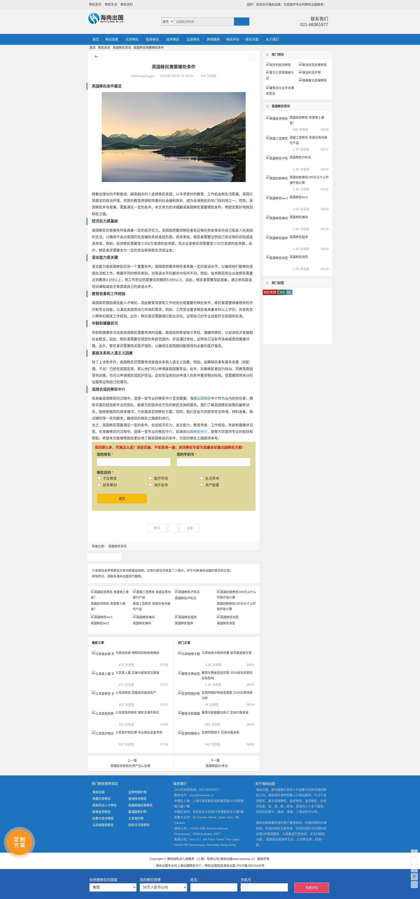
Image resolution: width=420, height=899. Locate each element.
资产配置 (212, 485)
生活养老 (212, 478)
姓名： (196, 880)
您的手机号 (186, 454)
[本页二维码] (414, 884)
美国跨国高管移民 (140, 805)
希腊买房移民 (101, 798)
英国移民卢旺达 (185, 598)
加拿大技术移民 (103, 818)
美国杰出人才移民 (104, 805)
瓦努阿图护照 (137, 792)
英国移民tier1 (100, 623)
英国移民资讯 (122, 47)
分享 (190, 528)
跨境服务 (213, 39)
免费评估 (312, 887)
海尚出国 (98, 792)
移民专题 (252, 39)
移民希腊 (270, 292)
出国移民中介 (196, 432)
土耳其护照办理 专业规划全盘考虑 (139, 732)
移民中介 (117, 389)
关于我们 (272, 39)
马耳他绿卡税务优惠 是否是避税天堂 (227, 652)
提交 (122, 498)
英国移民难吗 (142, 623)
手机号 (247, 880)
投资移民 (152, 39)
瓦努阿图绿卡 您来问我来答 (220, 732)
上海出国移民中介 (189, 865)
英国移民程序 (184, 623)
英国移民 (104, 557)
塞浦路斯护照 (137, 811)
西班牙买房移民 (139, 825)
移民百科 (127, 4)
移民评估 (232, 39)
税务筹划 (110, 485)
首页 (96, 39)
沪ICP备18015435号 (250, 865)
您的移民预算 (151, 880)
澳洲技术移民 (137, 798)
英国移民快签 (226, 623)
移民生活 (111, 4)
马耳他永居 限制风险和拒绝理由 (137, 652)
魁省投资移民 (101, 811)
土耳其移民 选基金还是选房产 (136, 692)
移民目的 (105, 472)
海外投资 (161, 485)
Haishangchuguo (143, 76)
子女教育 (110, 478)
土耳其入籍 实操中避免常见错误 (137, 672)
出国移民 (204, 398)
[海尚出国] (105, 22)
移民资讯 (95, 4)
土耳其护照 (136, 818)
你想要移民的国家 (104, 880)
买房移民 (132, 39)
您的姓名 (105, 454)
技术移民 (172, 39)
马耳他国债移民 (103, 825)
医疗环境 (161, 478)
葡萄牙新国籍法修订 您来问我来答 (225, 712)
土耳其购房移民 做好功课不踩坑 (137, 712)
